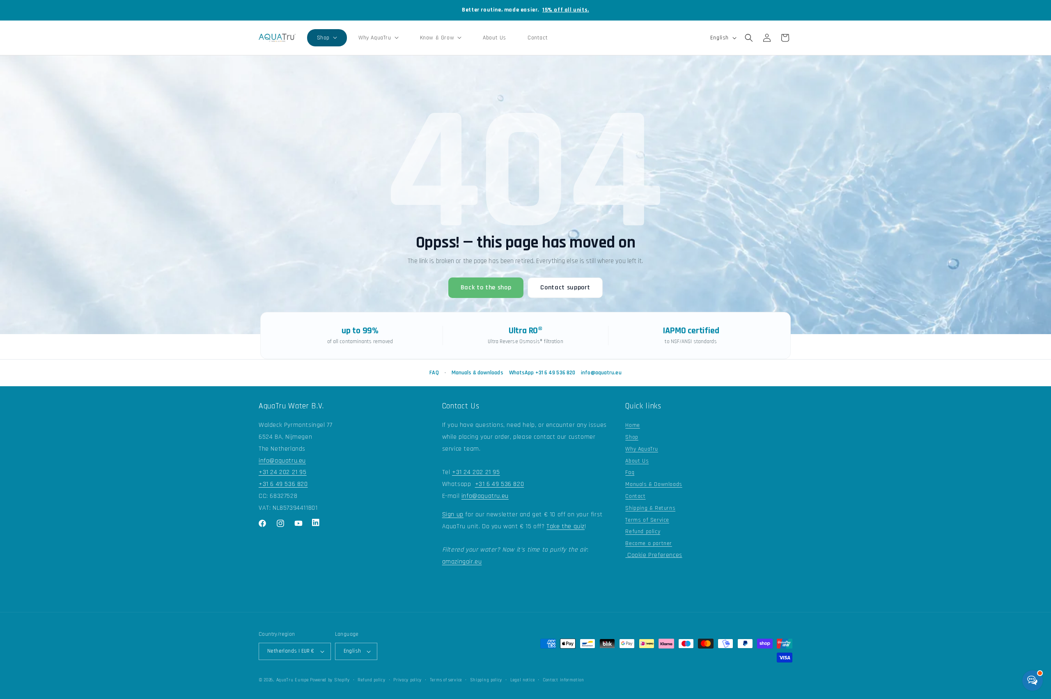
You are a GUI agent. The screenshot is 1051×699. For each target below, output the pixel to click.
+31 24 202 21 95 (283, 472)
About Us (637, 461)
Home (632, 425)
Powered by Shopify (330, 680)
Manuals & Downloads (653, 484)
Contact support (565, 287)
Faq (629, 472)
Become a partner (648, 543)
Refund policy (642, 531)
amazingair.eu (462, 561)
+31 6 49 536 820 (283, 484)
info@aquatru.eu (601, 372)
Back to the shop (486, 287)
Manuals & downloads (477, 372)
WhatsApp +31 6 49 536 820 (542, 372)
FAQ (433, 372)
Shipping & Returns (650, 508)
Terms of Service (647, 520)
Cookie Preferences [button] (653, 555)
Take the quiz (565, 526)
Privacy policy (407, 680)
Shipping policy (486, 680)
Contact (635, 496)
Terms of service (446, 680)
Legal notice (522, 680)
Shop (631, 437)
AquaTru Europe (292, 680)
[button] (327, 37)
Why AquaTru (641, 449)
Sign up (453, 514)
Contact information (563, 680)
